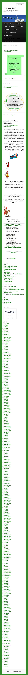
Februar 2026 (6, 333)
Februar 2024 (6, 369)
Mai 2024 (6, 364)
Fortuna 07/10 (7, 267)
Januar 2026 (6, 334)
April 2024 (6, 366)
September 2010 (7, 611)
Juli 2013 (6, 560)
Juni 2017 (6, 489)
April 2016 (6, 510)
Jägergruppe (6, 270)
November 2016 (7, 500)
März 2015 (6, 530)
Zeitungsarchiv (13, 32)
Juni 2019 (6, 453)
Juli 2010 (6, 614)
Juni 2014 (6, 544)
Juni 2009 (6, 634)
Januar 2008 (6, 655)
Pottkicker (6, 32)
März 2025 (6, 349)
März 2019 (6, 458)
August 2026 (6, 323)
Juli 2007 (6, 660)
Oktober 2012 (7, 574)
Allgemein (13, 78)
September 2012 (7, 575)
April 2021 (6, 420)
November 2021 (7, 409)
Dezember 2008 (7, 640)
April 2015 (6, 528)
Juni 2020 (6, 435)
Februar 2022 (6, 405)
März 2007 (6, 666)
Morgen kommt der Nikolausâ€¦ (11, 122)
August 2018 (6, 468)
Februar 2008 (6, 654)
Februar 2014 (6, 550)
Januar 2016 (6, 515)
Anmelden (6, 299)
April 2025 (6, 348)
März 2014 (6, 548)
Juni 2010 (6, 616)
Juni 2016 (6, 507)
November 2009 (7, 626)
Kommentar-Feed (7, 302)
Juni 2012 (6, 580)
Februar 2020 (6, 441)
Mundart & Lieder (16, 29)
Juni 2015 (6, 525)
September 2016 (7, 503)
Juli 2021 (6, 415)
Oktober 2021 (7, 411)
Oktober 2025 (7, 338)
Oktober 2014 (7, 538)
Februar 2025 (6, 351)
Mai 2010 (6, 617)
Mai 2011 (6, 599)
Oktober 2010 (7, 610)
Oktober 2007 (7, 657)
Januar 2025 (6, 352)
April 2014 (6, 547)
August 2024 (6, 360)
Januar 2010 (6, 623)
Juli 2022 (6, 397)
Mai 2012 (6, 581)
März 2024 (6, 367)
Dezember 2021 (7, 408)
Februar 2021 (6, 423)
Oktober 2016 (7, 501)
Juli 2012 (6, 578)
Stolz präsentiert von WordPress (14, 671)
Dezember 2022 (7, 390)
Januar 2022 (6, 406)
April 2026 (6, 330)
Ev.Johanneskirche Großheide (10, 266)
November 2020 (7, 427)
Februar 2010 (6, 622)
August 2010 (6, 613)
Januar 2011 (6, 605)
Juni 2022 (6, 399)
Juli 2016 (6, 506)
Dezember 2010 (7, 607)
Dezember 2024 (7, 354)
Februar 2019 (6, 459)
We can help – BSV (8, 278)
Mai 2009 (6, 636)
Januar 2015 (6, 533)
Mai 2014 (6, 545)
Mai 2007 (6, 663)
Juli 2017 (6, 488)
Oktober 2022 (7, 393)
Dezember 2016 (7, 498)
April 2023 (6, 384)
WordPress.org (7, 304)
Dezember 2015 (7, 516)
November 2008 (7, 642)
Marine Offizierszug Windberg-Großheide (13, 273)
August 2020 (6, 432)
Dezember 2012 (7, 571)
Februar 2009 (6, 639)
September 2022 (7, 394)
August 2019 (6, 450)
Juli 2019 (6, 452)
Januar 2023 (6, 388)
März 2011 (6, 602)
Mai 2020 (6, 437)
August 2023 (6, 378)
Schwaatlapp (8, 51)
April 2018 (6, 474)
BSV (5, 264)
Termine (5, 26)
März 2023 (6, 385)
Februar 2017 (6, 495)
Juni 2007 (6, 661)
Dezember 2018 (7, 462)
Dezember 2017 (7, 480)
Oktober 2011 (7, 592)
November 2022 (7, 391)
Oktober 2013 (7, 556)
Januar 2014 (6, 551)
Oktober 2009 (7, 628)
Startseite (6, 23)
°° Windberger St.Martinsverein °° (16, 289)
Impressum (19, 38)
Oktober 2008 (7, 643)
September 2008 (7, 645)
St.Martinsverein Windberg (10, 276)
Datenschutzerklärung (8, 40)
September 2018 (7, 467)
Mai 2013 (6, 563)
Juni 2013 (6, 562)
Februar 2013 (6, 568)
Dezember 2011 (7, 589)
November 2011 (7, 590)
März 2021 (6, 421)
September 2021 (7, 412)
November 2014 (7, 536)
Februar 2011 (6, 604)
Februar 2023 (6, 387)
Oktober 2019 (7, 447)
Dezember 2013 (7, 553)
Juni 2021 (6, 417)
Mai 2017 (6, 491)
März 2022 (6, 403)
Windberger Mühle (8, 281)
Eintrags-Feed (7, 301)
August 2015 (6, 522)
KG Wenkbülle (7, 272)
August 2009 (6, 631)
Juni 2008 (6, 649)
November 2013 (7, 554)
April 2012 (6, 583)
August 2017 (6, 486)
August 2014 (6, 541)
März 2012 (6, 584)
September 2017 (7, 485)
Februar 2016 (6, 513)
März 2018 (6, 476)
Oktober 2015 (7, 519)
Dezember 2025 (7, 336)
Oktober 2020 (7, 429)
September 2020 (7, 430)
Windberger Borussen (8, 279)
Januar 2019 (6, 461)
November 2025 (7, 337)
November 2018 (7, 464)
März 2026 (6, 331)
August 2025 (6, 342)
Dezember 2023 (7, 372)
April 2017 (6, 492)
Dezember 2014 (7, 535)
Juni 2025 (6, 345)
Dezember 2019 (7, 444)
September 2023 (7, 376)
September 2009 (7, 630)
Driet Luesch (13, 286)
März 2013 (6, 566)
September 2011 (7, 593)
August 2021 (6, 414)
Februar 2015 (6, 531)
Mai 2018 (6, 473)
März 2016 (6, 512)
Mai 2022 (6, 400)
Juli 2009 (6, 633)
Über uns (11, 23)
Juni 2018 (6, 471)
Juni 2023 (6, 381)
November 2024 (7, 355)
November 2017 (7, 482)
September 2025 (7, 340)
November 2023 (7, 373)
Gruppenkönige (12, 26)
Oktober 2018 (7, 465)
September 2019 (7, 449)
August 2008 (6, 646)
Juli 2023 (6, 379)
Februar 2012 (6, 586)
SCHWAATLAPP (10, 8)
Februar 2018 (6, 477)
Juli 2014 (6, 542)
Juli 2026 (6, 325)
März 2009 (6, 637)
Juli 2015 (6, 524)
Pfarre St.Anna (7, 275)
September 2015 (7, 521)
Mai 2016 (6, 509)
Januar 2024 (6, 370)
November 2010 (7, 608)
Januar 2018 (6, 479)
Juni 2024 (6, 363)
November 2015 (7, 518)
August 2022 (6, 396)
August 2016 (6, 504)
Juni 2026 (6, 326)
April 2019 (6, 456)
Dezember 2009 (7, 625)
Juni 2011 (6, 598)
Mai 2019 (6, 455)
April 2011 (6, 601)
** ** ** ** (7, 84)
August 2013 (6, 559)
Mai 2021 (6, 418)
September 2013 (7, 557)
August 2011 (6, 595)
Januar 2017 (6, 497)
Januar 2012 (6, 587)
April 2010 (6, 619)
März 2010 (6, 620)
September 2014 (7, 539)
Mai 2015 (6, 527)
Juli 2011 (6, 596)
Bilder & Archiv (20, 26)
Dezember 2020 (7, 426)
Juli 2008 (6, 648)
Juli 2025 (6, 343)
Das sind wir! (18, 23)
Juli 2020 (6, 433)
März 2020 (6, 440)
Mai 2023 (6, 382)
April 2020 (6, 438)
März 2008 (6, 652)
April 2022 (6, 402)
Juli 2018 (6, 470)
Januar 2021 (6, 424)
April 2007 (6, 664)
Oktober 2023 (7, 375)
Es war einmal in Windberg (9, 38)
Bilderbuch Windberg (8, 35)
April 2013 (6, 565)
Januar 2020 (6, 443)
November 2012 (7, 572)
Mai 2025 (6, 346)
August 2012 (6, 577)
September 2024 (7, 358)
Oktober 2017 (7, 483)
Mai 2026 (6, 328)
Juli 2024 (6, 361)
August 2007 (6, 658)
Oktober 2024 (7, 357)
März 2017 (6, 494)
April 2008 (6, 651)
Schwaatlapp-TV (7, 29)
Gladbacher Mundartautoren (10, 269)
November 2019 (7, 446)
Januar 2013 (6, 569)
